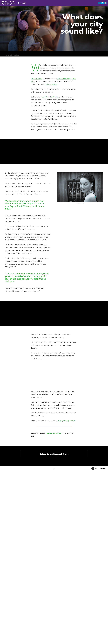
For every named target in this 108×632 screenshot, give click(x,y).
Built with (100, 468)
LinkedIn (99, 3)
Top (54, 469)
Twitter (102, 3)
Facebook (105, 3)
